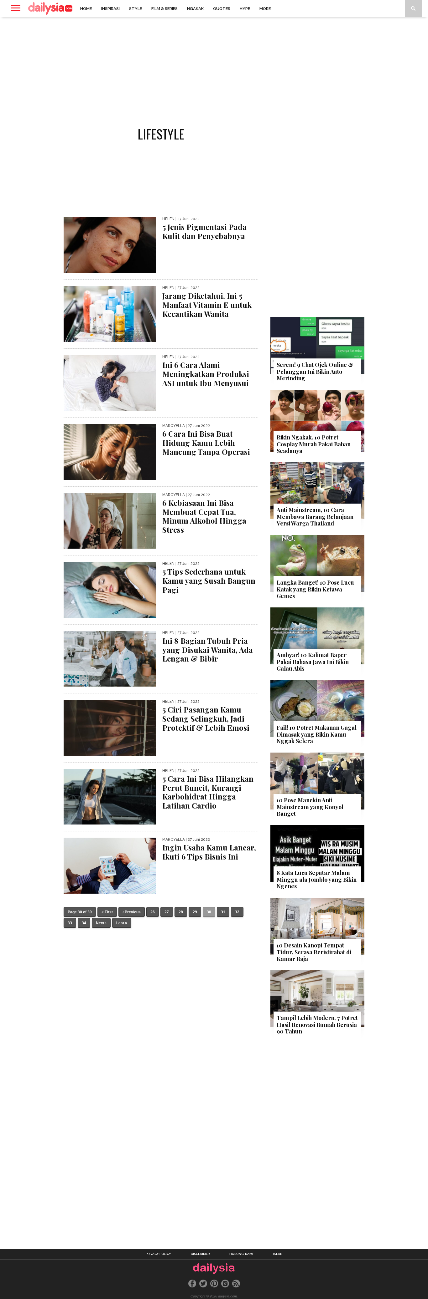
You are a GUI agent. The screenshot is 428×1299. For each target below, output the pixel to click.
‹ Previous (132, 912)
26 (152, 912)
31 (223, 912)
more (265, 8)
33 (70, 923)
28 (181, 912)
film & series (164, 8)
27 (166, 912)
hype (245, 8)
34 (84, 923)
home (86, 8)
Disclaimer (200, 1254)
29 (195, 912)
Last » (121, 923)
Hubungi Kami (241, 1254)
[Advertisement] (214, 67)
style (135, 8)
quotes (221, 8)
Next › (101, 923)
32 (237, 912)
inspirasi (110, 8)
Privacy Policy (158, 1254)
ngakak (195, 8)
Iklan (278, 1254)
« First (107, 912)
